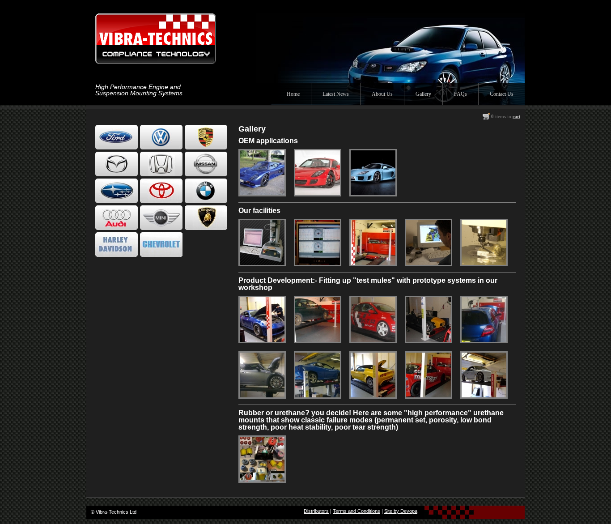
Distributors (316, 511)
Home (293, 94)
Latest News (335, 94)
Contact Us (501, 94)
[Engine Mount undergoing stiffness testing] (262, 263)
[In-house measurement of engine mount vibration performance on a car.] (317, 263)
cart (516, 116)
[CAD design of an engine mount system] (428, 263)
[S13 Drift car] (484, 395)
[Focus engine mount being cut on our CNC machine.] (484, 263)
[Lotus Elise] (373, 395)
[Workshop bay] (373, 263)
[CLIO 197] (373, 340)
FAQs (460, 94)
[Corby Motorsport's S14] (428, 395)
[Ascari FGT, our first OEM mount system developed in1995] (262, 193)
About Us (382, 94)
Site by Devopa (400, 511)
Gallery (423, 94)
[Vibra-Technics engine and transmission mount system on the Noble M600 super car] (373, 193)
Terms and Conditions (356, 511)
